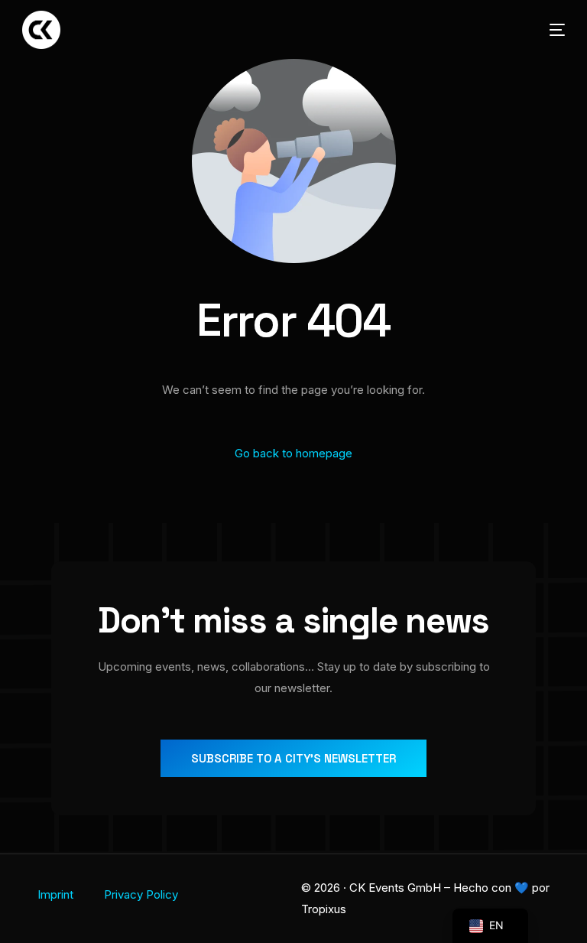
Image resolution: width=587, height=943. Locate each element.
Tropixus (323, 909)
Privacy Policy (141, 894)
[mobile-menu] (546, 30)
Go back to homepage (293, 453)
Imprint (55, 894)
